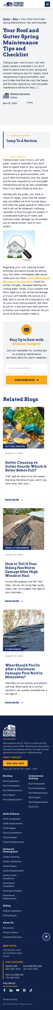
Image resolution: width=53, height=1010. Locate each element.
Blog (15, 19)
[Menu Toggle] (47, 4)
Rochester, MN (32, 966)
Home (6, 19)
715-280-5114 (12, 977)
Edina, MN (11, 966)
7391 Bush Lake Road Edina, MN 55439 (12, 953)
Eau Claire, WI (15, 975)
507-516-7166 (30, 969)
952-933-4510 (13, 969)
